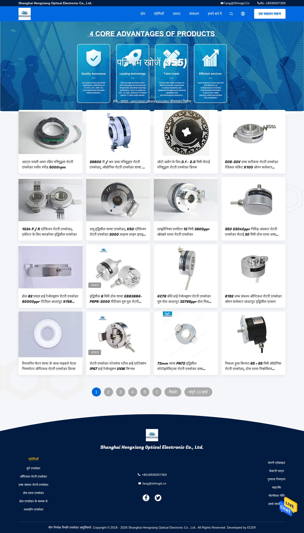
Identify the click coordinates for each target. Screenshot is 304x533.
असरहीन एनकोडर (33, 509)
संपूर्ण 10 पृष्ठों (198, 392)
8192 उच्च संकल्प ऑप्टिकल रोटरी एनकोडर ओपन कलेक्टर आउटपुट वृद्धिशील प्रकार (253, 299)
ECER (251, 527)
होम (143, 14)
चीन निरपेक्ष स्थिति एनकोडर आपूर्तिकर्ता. (70, 527)
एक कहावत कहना (270, 14)
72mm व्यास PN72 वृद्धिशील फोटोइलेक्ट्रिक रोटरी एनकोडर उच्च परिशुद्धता (180, 366)
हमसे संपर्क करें (276, 504)
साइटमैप (276, 487)
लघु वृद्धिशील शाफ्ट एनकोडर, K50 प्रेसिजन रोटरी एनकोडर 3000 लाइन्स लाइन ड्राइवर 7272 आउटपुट (118, 231)
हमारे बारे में (215, 14)
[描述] (243, 13)
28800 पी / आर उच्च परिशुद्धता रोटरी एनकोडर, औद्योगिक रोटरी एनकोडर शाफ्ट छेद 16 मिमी (118, 164)
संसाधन (194, 14)
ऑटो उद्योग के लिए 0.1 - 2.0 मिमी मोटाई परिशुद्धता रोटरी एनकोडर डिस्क (183, 164)
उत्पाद (176, 14)
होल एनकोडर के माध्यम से (33, 501)
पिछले (173, 392)
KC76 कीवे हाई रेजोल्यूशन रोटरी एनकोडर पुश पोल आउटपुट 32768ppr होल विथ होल (184, 299)
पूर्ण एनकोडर (33, 468)
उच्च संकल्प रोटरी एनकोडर (33, 485)
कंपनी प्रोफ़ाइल (276, 462)
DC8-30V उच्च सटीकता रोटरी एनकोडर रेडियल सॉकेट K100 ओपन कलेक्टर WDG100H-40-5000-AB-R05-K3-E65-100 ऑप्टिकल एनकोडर (251, 164)
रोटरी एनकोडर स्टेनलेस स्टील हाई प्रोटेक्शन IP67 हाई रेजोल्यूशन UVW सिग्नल (118, 366)
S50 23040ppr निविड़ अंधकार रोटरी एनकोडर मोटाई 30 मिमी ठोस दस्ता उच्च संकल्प (251, 231)
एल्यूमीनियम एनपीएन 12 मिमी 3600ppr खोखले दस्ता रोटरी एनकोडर (183, 231)
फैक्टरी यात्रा (276, 471)
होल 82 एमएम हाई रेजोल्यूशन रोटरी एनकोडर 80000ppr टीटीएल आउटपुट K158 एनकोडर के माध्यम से (50, 299)
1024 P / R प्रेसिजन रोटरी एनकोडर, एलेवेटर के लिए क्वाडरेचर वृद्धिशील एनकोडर (49, 231)
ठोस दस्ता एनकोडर (33, 493)
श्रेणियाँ (159, 14)
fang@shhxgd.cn (236, 3)
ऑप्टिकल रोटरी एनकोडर (33, 476)
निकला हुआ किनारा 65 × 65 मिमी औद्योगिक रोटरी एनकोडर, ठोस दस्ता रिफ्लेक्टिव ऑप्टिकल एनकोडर (253, 366)
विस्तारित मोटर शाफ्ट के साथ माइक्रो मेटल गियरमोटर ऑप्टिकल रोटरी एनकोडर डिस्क (49, 366)
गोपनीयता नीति (276, 495)
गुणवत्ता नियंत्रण (277, 479)
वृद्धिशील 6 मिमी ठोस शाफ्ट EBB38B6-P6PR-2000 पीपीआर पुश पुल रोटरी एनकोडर (116, 299)
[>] (156, 392)
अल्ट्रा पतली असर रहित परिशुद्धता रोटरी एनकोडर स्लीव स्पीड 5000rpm (47, 164)
